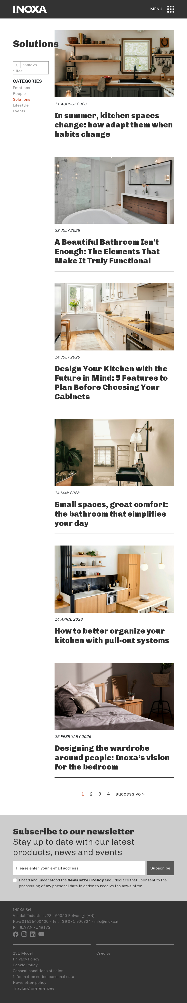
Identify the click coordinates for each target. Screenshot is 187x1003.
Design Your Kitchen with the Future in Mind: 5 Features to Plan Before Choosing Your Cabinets (111, 382)
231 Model (23, 953)
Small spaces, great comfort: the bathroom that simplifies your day (111, 514)
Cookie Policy (25, 965)
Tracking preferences (33, 988)
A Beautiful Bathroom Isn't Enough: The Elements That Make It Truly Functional (107, 251)
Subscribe (160, 868)
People (19, 93)
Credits (103, 953)
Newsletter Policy (85, 880)
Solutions (21, 99)
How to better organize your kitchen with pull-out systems (112, 635)
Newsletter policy (29, 982)
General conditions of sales (38, 970)
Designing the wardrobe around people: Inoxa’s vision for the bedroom (112, 757)
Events (19, 111)
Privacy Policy (26, 959)
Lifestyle (21, 105)
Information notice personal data (43, 976)
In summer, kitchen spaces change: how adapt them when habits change (114, 125)
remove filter (25, 68)
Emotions (21, 87)
